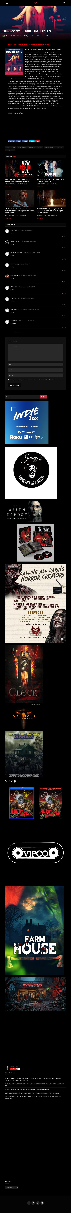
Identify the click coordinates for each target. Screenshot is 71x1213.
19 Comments (41, 36)
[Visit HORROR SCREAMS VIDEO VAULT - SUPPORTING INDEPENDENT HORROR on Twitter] (11, 782)
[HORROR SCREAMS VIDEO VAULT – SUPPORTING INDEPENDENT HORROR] (35, 3)
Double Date (31, 147)
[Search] (64, 3)
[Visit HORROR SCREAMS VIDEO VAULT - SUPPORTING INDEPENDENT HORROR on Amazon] (15, 782)
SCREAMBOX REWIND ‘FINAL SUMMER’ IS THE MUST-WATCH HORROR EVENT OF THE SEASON (32, 1093)
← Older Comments (17, 332)
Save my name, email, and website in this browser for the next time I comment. (33, 380)
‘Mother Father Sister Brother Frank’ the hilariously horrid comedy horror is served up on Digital (19, 211)
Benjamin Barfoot (11, 147)
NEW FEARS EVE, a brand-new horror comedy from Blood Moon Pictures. (17, 180)
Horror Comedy (59, 147)
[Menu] (7, 3)
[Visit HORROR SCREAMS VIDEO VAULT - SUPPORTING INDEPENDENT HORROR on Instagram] (6, 782)
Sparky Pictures (10, 150)
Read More (8, 187)
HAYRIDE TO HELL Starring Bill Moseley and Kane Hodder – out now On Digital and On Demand (50, 211)
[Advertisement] (35, 1025)
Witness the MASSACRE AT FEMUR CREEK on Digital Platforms (50, 180)
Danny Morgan (22, 147)
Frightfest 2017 (49, 147)
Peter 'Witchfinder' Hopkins (15, 36)
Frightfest (39, 147)
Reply (63, 236)
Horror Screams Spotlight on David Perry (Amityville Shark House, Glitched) (27, 1089)
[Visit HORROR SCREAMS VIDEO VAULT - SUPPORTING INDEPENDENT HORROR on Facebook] (9, 782)
